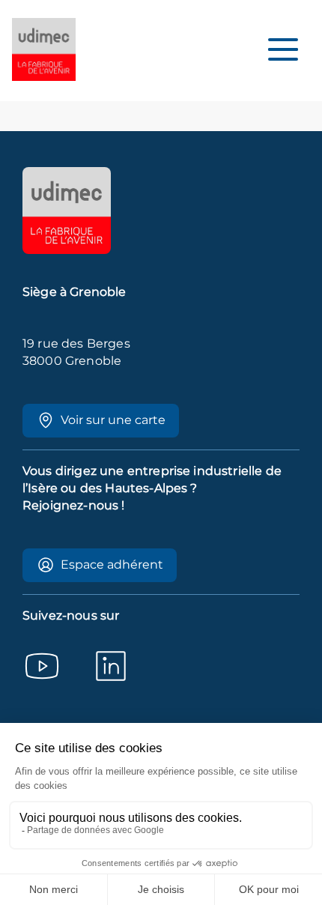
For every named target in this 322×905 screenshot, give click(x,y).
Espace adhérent (112, 564)
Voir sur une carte (113, 420)
